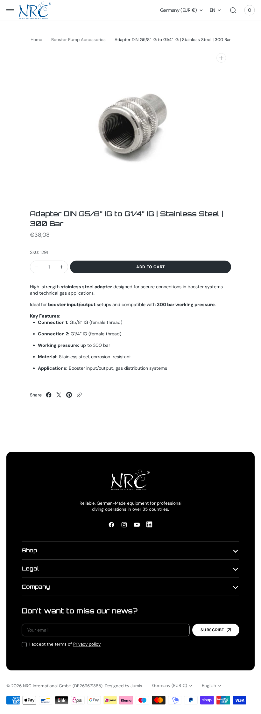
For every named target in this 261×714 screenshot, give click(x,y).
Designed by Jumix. (124, 686)
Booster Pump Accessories (78, 39)
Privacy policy (87, 644)
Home (36, 39)
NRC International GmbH (47, 686)
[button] (10, 10)
